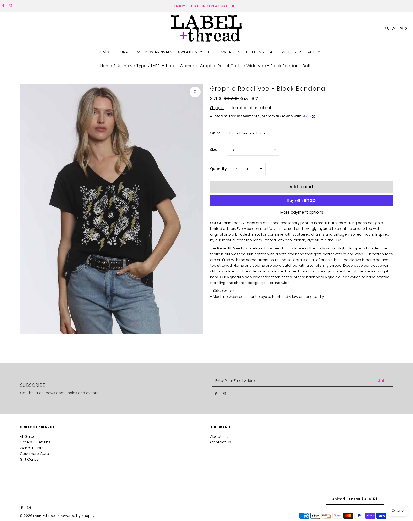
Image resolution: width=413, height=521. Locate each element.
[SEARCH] (387, 28)
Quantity (218, 168)
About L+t (219, 436)
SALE (311, 51)
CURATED (126, 51)
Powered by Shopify (77, 515)
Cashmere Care (34, 453)
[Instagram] (9, 6)
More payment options (301, 212)
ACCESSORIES (283, 51)
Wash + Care (32, 448)
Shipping (218, 108)
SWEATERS (187, 51)
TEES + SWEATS (222, 51)
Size (213, 149)
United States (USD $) (355, 498)
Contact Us (220, 442)
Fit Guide (28, 436)
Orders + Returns (35, 442)
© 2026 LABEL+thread (39, 515)
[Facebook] (2, 6)
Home (106, 65)
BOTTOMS (255, 51)
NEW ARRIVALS (158, 51)
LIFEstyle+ (102, 51)
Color (215, 132)
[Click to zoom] (195, 92)
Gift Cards (29, 459)
